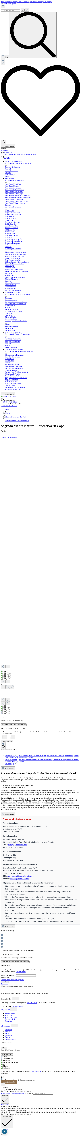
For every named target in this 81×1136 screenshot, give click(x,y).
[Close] (3, 1084)
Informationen (6, 1026)
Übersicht (4, 154)
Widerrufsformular (11, 1017)
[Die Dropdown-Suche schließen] (27, 10)
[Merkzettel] (40, 139)
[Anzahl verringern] (5, 737)
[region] (40, 576)
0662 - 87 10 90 (32, 1003)
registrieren (8, 152)
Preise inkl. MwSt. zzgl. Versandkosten (14, 724)
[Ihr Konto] (3, 142)
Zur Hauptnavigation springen (42, 2)
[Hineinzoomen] (12, 687)
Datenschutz (9, 1035)
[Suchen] (23, 10)
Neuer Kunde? (21, 972)
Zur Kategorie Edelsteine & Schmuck (17, 294)
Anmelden (4, 150)
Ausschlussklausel (11, 1039)
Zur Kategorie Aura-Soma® (14, 180)
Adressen (23, 154)
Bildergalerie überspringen (9, 437)
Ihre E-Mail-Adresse (8, 975)
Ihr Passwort (5, 978)
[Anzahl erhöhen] (13, 737)
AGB (7, 1033)
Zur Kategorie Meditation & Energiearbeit (19, 351)
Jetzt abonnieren (7, 1054)
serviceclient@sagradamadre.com (21, 876)
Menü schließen (9, 146)
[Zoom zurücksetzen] (7, 687)
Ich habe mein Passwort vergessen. (12, 980)
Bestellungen (31, 154)
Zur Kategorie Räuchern (13, 249)
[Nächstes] (7, 666)
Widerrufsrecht (10, 1015)
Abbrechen (4, 984)
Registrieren (5, 1104)
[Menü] (3, 6)
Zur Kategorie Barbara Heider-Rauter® (18, 163)
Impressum (8, 1030)
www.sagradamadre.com (19, 879)
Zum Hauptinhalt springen (10, 2)
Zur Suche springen (25, 2)
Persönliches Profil (14, 154)
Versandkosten (10, 1013)
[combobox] (10, 10)
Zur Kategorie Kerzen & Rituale (16, 321)
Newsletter (8, 1021)
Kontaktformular (17, 1006)
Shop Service (5, 1009)
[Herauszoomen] (3, 687)
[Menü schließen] (6, 165)
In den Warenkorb (7, 741)
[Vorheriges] (3, 666)
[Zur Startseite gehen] (8, 4)
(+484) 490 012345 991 (9, 402)
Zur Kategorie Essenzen (13, 207)
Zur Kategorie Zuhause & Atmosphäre (18, 334)
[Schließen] (2, 684)
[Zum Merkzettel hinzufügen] (3, 745)
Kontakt (7, 1032)
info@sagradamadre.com (17, 845)
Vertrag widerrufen (9, 1082)
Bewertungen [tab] (9, 764)
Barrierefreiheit (10, 1019)
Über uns (8, 1037)
